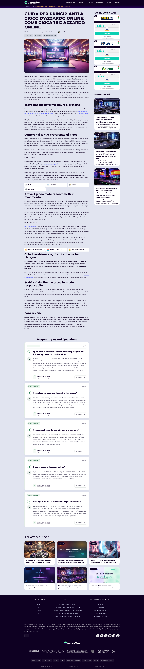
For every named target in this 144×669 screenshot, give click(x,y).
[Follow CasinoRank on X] (105, 635)
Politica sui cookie (73, 666)
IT (26, 636)
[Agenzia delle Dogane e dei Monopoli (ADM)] (34, 651)
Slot (39, 613)
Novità (117, 2)
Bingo (39, 604)
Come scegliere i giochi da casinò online (67, 607)
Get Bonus (107, 33)
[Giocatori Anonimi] (92, 651)
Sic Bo (39, 610)
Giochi (81, 2)
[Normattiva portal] (53, 651)
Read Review (107, 36)
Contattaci (100, 607)
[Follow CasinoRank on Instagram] (101, 635)
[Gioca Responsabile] (77, 651)
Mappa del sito (99, 666)
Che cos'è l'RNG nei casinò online (67, 613)
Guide (109, 2)
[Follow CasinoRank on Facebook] (97, 635)
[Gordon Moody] (103, 651)
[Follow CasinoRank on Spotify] (114, 635)
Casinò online (70, 2)
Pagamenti (99, 2)
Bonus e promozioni (30, 226)
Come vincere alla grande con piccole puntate (67, 610)
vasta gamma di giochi (51, 164)
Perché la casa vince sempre (67, 604)
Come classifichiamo (100, 613)
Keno (39, 607)
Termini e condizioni (46, 666)
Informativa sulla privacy (100, 616)
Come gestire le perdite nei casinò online (67, 616)
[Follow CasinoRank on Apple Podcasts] (118, 635)
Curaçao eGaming (82, 113)
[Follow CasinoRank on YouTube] (110, 635)
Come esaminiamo (100, 610)
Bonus (90, 2)
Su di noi (100, 604)
